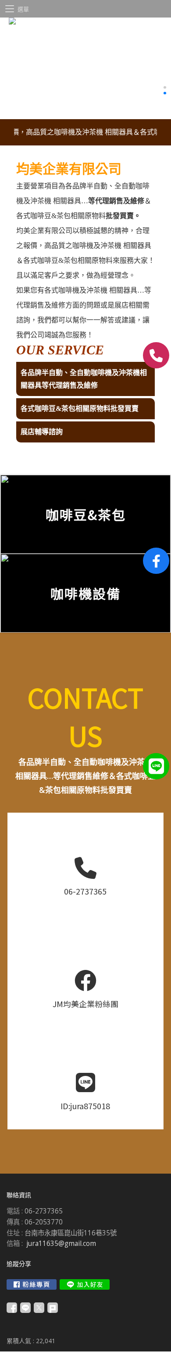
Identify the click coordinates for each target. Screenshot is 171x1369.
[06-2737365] (156, 355)
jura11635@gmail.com (61, 1243)
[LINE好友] (156, 766)
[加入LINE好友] (85, 1284)
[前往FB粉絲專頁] (32, 1284)
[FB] (156, 561)
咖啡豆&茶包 (50, 215)
